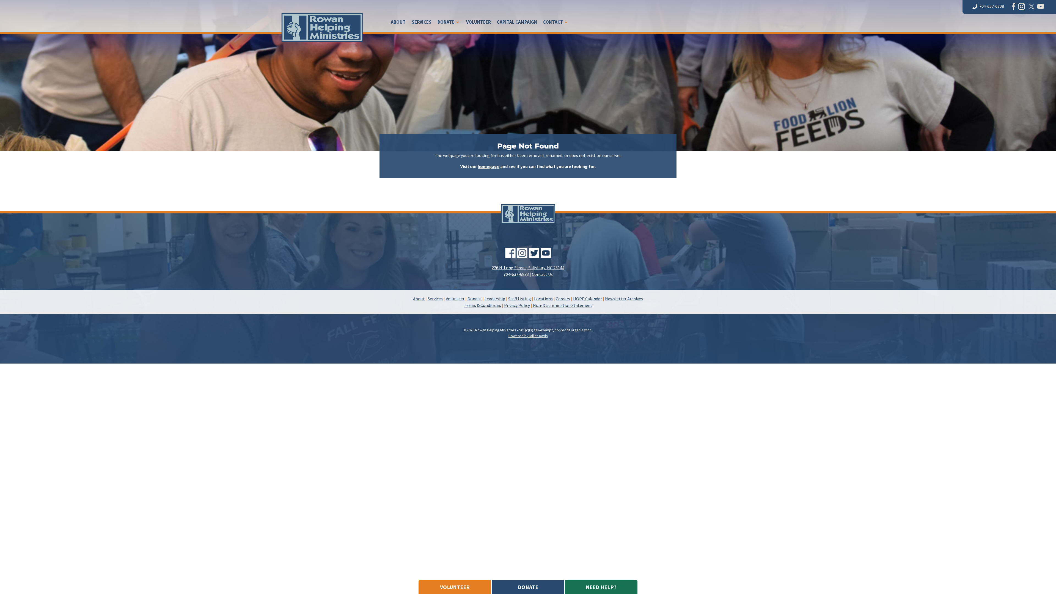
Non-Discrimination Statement (562, 305)
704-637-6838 (991, 6)
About (398, 22)
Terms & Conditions (482, 305)
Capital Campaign (517, 22)
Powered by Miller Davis (528, 335)
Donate (446, 22)
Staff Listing (519, 298)
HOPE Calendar (587, 298)
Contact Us (542, 274)
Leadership (495, 298)
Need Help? (601, 587)
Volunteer (478, 22)
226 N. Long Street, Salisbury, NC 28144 (528, 267)
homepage (488, 166)
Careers (563, 298)
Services (421, 22)
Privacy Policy (517, 305)
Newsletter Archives (624, 298)
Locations (543, 298)
